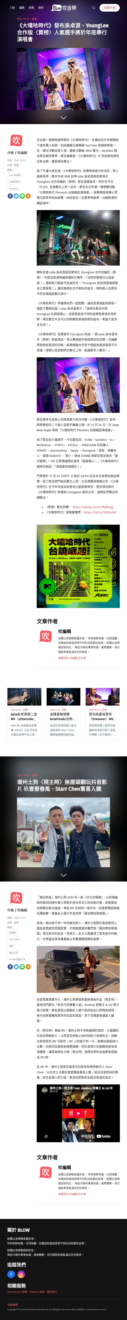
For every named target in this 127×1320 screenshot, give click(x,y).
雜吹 (41, 7)
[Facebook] (10, 196)
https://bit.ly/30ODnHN (100, 512)
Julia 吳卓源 (14, 175)
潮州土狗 (13, 952)
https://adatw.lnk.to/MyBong (92, 507)
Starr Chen (14, 939)
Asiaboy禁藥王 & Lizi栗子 (18, 959)
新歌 (34, 19)
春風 (11, 946)
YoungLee (14, 188)
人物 (12, 7)
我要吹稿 (110, 8)
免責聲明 (12, 1304)
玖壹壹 (12, 932)
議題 (21, 7)
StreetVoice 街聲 (17, 1291)
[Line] (22, 196)
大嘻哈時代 (14, 182)
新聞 (31, 7)
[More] (28, 196)
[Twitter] (16, 196)
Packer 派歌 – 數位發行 (44, 1291)
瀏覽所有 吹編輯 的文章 (72, 658)
